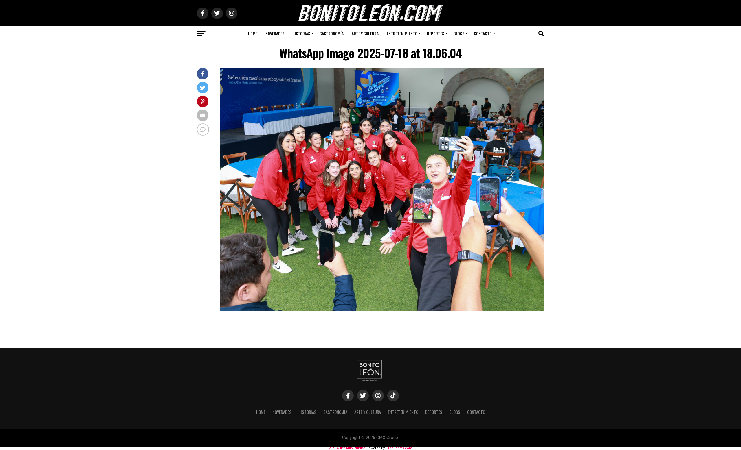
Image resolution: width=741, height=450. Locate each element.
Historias (301, 33)
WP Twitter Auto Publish (347, 448)
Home (252, 33)
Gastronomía (332, 33)
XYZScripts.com (399, 448)
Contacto (483, 33)
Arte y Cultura (365, 33)
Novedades (274, 33)
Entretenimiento (402, 33)
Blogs (459, 33)
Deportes (435, 33)
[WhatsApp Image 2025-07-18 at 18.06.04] (382, 309)
